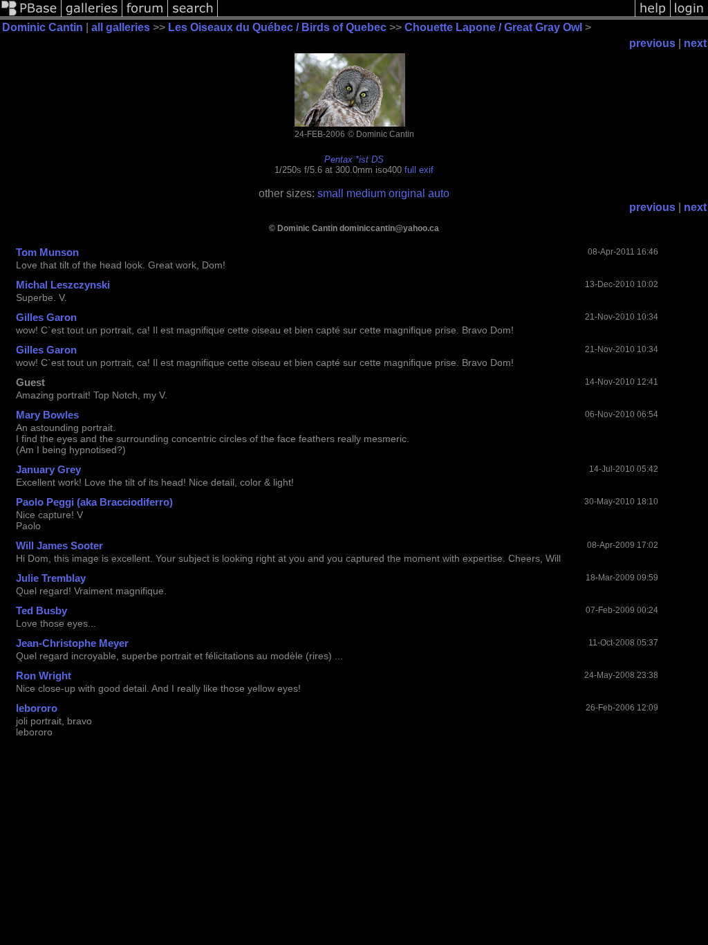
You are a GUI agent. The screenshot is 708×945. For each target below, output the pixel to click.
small (330, 193)
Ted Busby (41, 610)
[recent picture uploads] (92, 15)
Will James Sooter (59, 545)
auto (438, 193)
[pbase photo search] (193, 15)
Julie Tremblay (51, 578)
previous (652, 43)
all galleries (120, 27)
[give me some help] (653, 15)
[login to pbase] (689, 15)
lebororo (36, 708)
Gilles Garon (46, 317)
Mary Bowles (47, 415)
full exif (419, 170)
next (695, 43)
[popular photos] (426, 15)
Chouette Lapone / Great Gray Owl (493, 27)
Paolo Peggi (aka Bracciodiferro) (94, 502)
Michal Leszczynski (63, 285)
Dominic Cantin (42, 27)
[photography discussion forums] (145, 15)
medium (366, 193)
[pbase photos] (31, 15)
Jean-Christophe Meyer (72, 643)
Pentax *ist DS (354, 159)
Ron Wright (43, 675)
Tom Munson (47, 252)
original (407, 193)
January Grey (48, 469)
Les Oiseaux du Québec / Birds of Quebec (277, 27)
